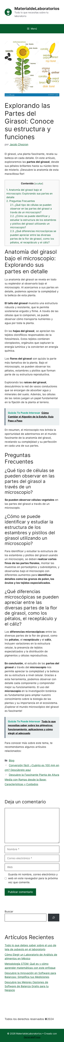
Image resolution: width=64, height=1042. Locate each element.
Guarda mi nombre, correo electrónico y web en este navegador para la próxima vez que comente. (33, 878)
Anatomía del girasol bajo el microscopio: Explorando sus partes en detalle (29, 193)
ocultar (38, 183)
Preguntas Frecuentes (20, 201)
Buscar (9, 911)
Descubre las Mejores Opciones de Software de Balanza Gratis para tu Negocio (27, 986)
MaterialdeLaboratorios (36, 8)
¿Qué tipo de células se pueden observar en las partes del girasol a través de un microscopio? (31, 208)
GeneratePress (32, 1037)
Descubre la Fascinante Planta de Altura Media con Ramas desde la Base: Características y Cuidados (32, 779)
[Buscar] (53, 918)
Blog (11, 760)
